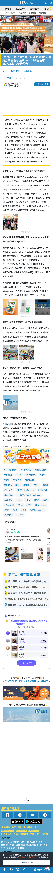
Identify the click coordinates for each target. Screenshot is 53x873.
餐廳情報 (24, 833)
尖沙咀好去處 (30, 827)
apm (19, 499)
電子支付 (9, 489)
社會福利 (44, 833)
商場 (15, 509)
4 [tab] (28, 15)
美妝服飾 (27, 70)
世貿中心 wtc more (25, 489)
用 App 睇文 (43, 84)
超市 (37, 484)
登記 (5, 423)
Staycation (41, 504)
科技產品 (43, 489)
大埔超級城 (31, 474)
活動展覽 (5, 827)
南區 (28, 499)
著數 (43, 474)
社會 (16, 833)
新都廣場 (9, 499)
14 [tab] (28, 22)
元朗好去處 (21, 830)
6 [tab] (33, 15)
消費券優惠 (41, 469)
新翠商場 (17, 479)
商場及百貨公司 (38, 509)
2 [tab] (23, 15)
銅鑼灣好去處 (7, 830)
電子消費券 (26, 469)
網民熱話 (5, 841)
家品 (21, 504)
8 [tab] (23, 19)
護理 (46, 484)
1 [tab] (20, 15)
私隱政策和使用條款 (27, 857)
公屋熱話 (22, 13)
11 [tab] (31, 19)
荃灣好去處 (33, 830)
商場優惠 (9, 474)
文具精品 (9, 494)
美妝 (7, 509)
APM (19, 474)
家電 (37, 499)
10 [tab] (28, 19)
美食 (24, 509)
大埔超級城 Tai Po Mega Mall (17, 484)
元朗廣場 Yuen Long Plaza (28, 494)
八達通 (20, 515)
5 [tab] (31, 15)
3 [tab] (26, 15)
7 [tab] (20, 19)
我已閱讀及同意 (26, 862)
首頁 (5, 70)
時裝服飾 (9, 515)
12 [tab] (33, 19)
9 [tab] (26, 19)
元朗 (7, 479)
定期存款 (42, 13)
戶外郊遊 (34, 833)
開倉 (29, 504)
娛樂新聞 (32, 13)
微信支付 (30, 479)
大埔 (46, 499)
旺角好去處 (6, 833)
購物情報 (15, 70)
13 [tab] (26, 22)
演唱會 (8, 8)
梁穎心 (10, 78)
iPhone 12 (9, 504)
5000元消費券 (11, 469)
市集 (14, 827)
